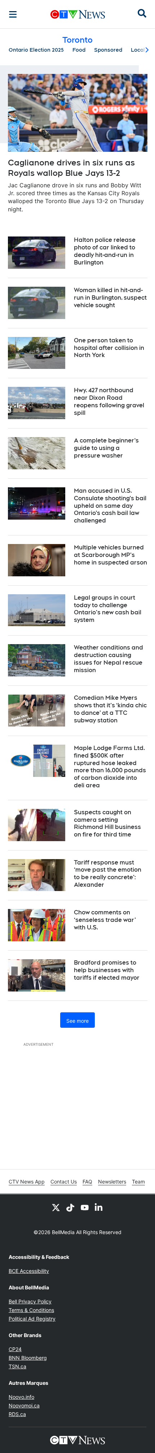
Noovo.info (21, 1397)
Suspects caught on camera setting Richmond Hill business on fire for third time (107, 823)
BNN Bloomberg (28, 1358)
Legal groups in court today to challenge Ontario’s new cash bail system (107, 608)
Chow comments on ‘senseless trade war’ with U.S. (105, 920)
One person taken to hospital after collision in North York (109, 348)
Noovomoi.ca (24, 1405)
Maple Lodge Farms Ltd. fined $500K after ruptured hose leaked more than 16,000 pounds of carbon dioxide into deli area (110, 767)
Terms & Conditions (31, 1310)
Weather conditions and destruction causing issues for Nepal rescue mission (108, 658)
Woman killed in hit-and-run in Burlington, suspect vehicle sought (110, 298)
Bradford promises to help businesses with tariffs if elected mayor (107, 970)
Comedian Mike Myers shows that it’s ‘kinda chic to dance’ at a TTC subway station (110, 708)
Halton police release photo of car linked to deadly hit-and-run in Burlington (105, 251)
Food (78, 50)
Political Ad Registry (32, 1319)
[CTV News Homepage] (77, 14)
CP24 (15, 1349)
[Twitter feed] (56, 1207)
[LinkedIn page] (99, 1207)
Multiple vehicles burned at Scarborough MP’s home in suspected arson (110, 555)
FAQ (87, 1181)
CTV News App (27, 1181)
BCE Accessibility (29, 1271)
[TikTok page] (70, 1207)
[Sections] (13, 14)
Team (138, 1181)
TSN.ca (17, 1366)
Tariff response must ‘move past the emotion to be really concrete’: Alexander (107, 873)
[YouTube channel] (84, 1207)
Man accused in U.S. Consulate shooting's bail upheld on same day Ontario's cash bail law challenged (110, 505)
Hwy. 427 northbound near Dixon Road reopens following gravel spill (109, 401)
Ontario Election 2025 (36, 50)
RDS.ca (17, 1414)
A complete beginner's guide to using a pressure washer (106, 448)
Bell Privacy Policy (30, 1301)
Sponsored (108, 50)
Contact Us (63, 1181)
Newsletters (112, 1181)
